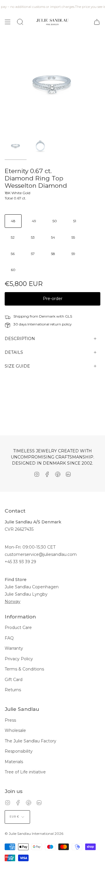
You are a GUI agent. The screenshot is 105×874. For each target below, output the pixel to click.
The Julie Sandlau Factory (30, 741)
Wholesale (15, 730)
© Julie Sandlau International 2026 (34, 833)
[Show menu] (7, 22)
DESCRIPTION (20, 338)
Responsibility (19, 751)
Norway (12, 601)
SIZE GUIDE (17, 366)
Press (10, 720)
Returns (13, 689)
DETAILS (14, 352)
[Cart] (96, 22)
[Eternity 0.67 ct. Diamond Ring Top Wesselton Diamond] (16, 146)
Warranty (14, 648)
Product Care (18, 627)
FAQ (9, 638)
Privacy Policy (19, 658)
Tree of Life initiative (25, 772)
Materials (14, 761)
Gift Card (13, 679)
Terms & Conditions (24, 669)
